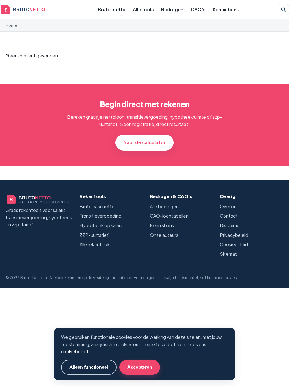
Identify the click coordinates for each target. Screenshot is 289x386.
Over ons (229, 206)
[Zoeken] (283, 9)
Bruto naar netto (97, 206)
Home (11, 25)
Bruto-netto (112, 9)
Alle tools (143, 9)
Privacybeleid (234, 235)
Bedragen (172, 9)
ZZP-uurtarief (94, 235)
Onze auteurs (164, 235)
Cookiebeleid (234, 244)
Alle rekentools (95, 244)
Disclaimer (230, 225)
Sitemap (229, 254)
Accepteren (139, 367)
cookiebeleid (74, 351)
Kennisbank (226, 9)
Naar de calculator (144, 142)
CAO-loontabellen (169, 216)
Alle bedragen (164, 206)
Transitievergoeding (100, 216)
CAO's (198, 9)
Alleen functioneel (88, 367)
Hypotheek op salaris (102, 225)
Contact (229, 216)
